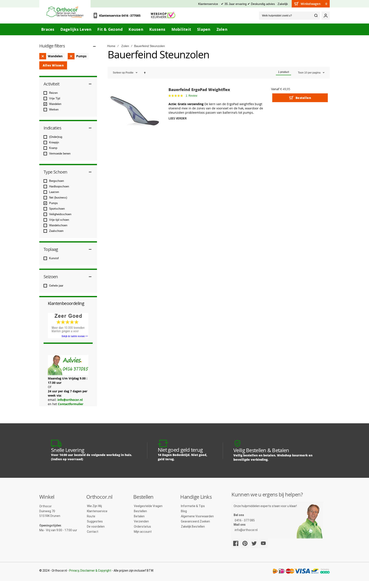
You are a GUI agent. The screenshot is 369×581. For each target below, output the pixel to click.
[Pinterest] (245, 543)
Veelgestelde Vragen (148, 506)
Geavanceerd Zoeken (195, 521)
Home (111, 46)
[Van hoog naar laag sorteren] (145, 72)
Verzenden (141, 521)
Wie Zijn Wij (94, 506)
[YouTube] (263, 543)
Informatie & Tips (193, 506)
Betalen (139, 516)
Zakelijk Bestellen (193, 526)
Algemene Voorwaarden (197, 516)
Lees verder (177, 118)
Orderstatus (142, 526)
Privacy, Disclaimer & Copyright (90, 570)
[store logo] (64, 12)
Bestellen (140, 511)
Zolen (125, 46)
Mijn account (143, 531)
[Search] (316, 16)
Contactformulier (70, 404)
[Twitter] (254, 543)
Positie (130, 72)
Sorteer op (119, 72)
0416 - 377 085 (245, 520)
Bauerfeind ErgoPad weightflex (199, 89)
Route (91, 516)
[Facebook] (235, 543)
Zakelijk (283, 4)
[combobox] (289, 16)
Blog (184, 511)
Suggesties (95, 521)
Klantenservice (208, 4)
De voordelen (96, 526)
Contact (92, 531)
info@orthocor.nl (70, 400)
